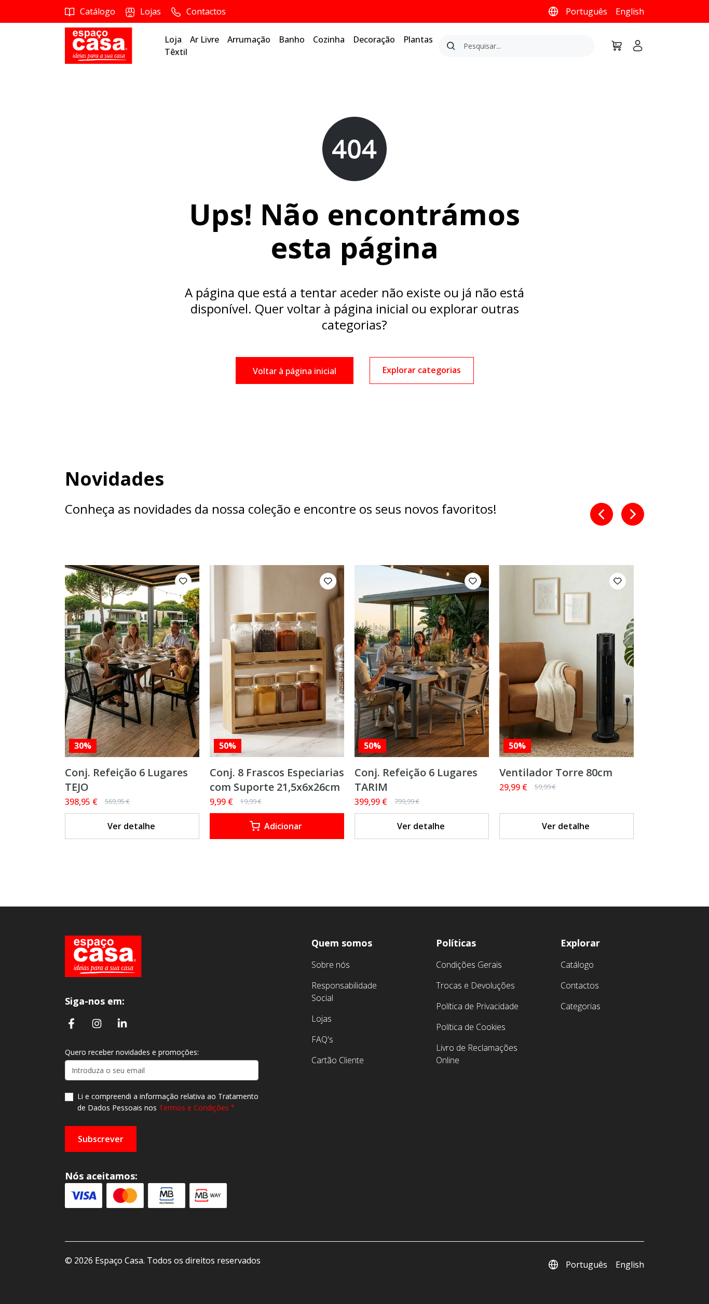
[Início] (103, 955)
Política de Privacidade (477, 1006)
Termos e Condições (194, 1108)
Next (632, 514)
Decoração (374, 39)
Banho (292, 39)
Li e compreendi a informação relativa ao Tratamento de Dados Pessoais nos (167, 1102)
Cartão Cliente (337, 1060)
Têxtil (176, 52)
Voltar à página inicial (294, 371)
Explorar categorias (422, 370)
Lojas (321, 1018)
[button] (183, 581)
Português (586, 11)
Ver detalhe (131, 826)
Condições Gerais (469, 964)
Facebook (71, 1023)
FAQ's (322, 1039)
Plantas (418, 39)
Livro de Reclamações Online (476, 1054)
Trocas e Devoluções (475, 985)
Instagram (96, 1023)
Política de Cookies (471, 1027)
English (630, 11)
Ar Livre (204, 39)
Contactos (580, 985)
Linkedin (122, 1023)
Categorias (581, 1006)
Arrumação (248, 39)
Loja (173, 39)
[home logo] (98, 45)
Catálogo (577, 964)
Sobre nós (330, 964)
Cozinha (329, 39)
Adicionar (283, 826)
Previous (601, 514)
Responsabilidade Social (344, 992)
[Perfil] (633, 45)
